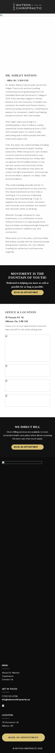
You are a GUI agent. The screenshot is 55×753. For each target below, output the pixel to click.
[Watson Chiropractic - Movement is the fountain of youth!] (27, 7)
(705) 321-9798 (10, 696)
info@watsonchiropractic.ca (16, 699)
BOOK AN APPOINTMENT (23, 737)
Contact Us (7, 679)
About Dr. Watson (10, 672)
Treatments (7, 676)
